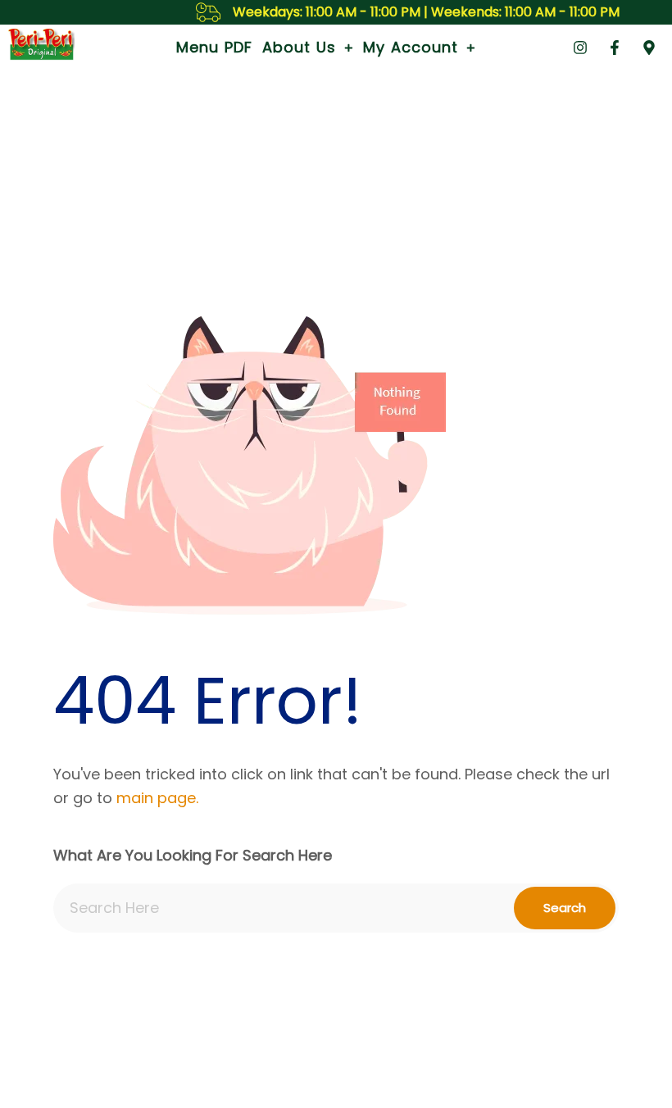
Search (564, 907)
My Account (410, 47)
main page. (157, 798)
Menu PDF (214, 47)
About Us (299, 47)
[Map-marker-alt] (649, 47)
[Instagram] (580, 47)
